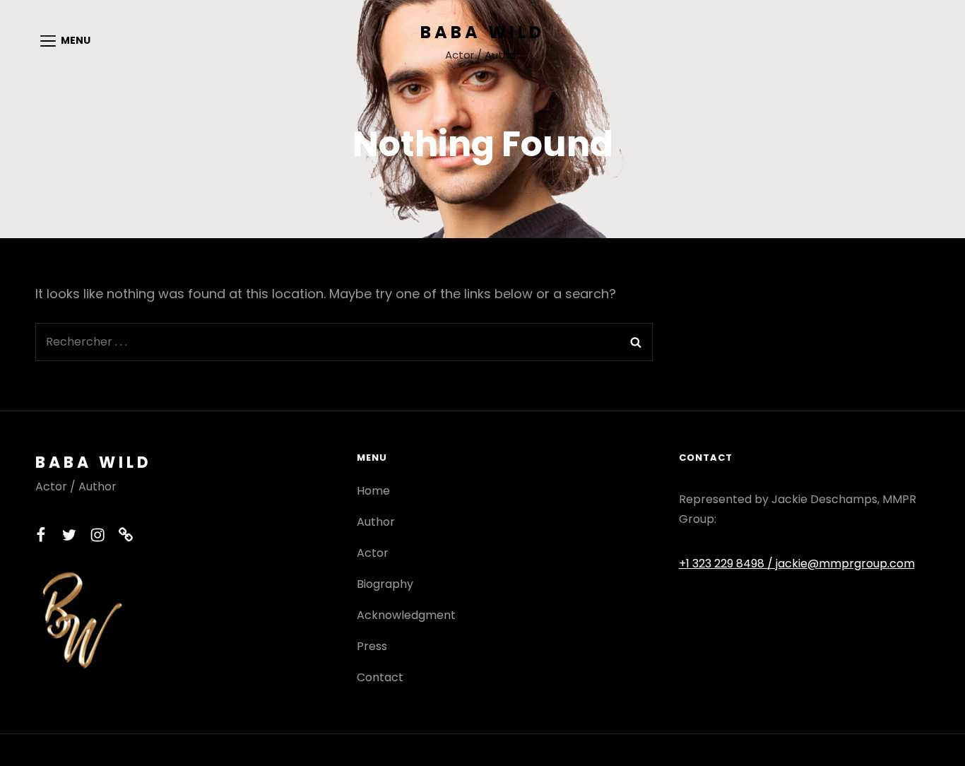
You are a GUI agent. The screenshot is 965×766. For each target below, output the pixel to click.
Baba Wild (482, 32)
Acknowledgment (406, 615)
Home (373, 491)
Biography (385, 584)
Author (376, 522)
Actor (373, 553)
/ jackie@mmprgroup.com (841, 563)
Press (372, 646)
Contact (380, 677)
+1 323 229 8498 (723, 563)
